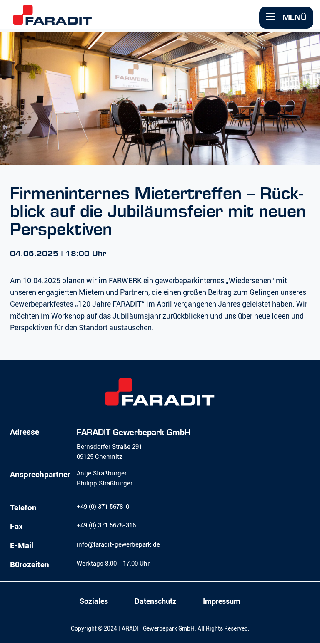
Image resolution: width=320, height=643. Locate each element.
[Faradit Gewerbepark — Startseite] (52, 20)
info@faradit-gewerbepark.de (118, 544)
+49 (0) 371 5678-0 (103, 506)
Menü (293, 17)
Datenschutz (155, 601)
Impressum (221, 601)
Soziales (94, 601)
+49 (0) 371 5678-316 (106, 525)
